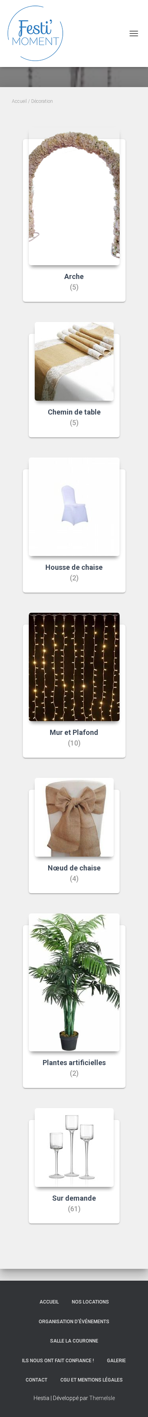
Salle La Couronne (74, 1341)
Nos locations (90, 1302)
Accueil (19, 101)
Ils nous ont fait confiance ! (58, 1360)
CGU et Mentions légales (91, 1380)
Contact (36, 1380)
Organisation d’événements (74, 1321)
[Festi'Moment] (38, 33)
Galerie (116, 1360)
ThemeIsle (102, 1398)
